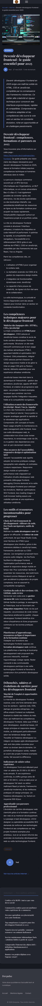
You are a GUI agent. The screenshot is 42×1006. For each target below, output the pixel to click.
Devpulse (7, 976)
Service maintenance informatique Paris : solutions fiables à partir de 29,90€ (21, 938)
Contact (28, 993)
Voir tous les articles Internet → (16, 874)
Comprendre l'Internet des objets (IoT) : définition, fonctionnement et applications (20, 947)
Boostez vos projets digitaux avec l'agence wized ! (18, 955)
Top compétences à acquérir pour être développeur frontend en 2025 (20, 923)
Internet (11, 7)
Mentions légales (16, 993)
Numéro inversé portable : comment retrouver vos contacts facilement (19, 931)
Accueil (5, 7)
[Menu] (26, 2)
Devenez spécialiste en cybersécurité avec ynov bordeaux (19, 916)
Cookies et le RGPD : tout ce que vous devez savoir (19, 901)
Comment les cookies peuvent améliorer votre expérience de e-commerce (21, 909)
